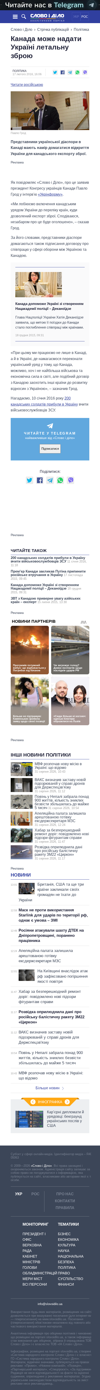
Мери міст (32, 1279)
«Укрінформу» (50, 194)
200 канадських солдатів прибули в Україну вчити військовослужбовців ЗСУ (49, 561)
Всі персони (35, 1284)
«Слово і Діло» (41, 1165)
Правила (65, 1208)
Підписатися (50, 448)
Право (64, 1273)
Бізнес (64, 1234)
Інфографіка (50, 1102)
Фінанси (66, 1284)
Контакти (65, 1201)
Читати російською (27, 85)
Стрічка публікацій (53, 30)
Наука (63, 1251)
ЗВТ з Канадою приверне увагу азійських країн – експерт (45, 600)
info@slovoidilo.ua (50, 1304)
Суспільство (70, 1279)
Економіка (68, 1239)
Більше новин (48, 1088)
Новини (21, 874)
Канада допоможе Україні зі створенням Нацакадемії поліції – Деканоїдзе (49, 306)
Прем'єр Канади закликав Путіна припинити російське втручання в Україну (48, 574)
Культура (66, 1245)
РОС (84, 16)
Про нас (65, 1194)
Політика (81, 30)
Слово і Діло (21, 30)
